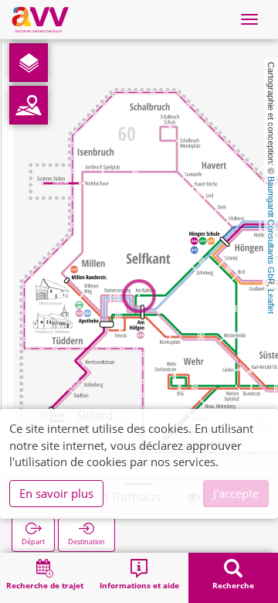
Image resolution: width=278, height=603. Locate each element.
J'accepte (236, 493)
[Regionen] (28, 105)
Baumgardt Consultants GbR (271, 230)
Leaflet (271, 301)
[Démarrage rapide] (28, 62)
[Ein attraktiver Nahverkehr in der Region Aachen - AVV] (40, 19)
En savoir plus (56, 493)
